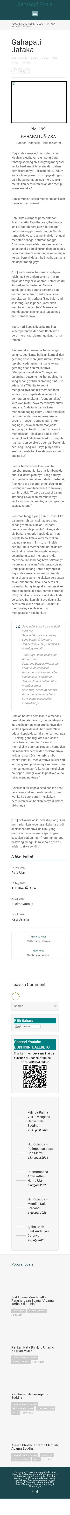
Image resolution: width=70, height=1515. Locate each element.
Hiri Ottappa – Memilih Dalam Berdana (38, 1203)
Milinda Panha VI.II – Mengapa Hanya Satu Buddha (39, 1119)
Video (15, 1412)
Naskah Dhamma (37, 1310)
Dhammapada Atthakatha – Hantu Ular (38, 1176)
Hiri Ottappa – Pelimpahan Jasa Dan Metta (40, 1148)
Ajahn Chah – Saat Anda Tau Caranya (38, 1231)
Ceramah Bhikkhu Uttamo (24, 1357)
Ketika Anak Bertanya (23, 1408)
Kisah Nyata (18, 1310)
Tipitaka (25, 62)
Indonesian (25, 1026)
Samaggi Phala (35, 4)
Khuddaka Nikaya (40, 58)
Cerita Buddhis (19, 58)
